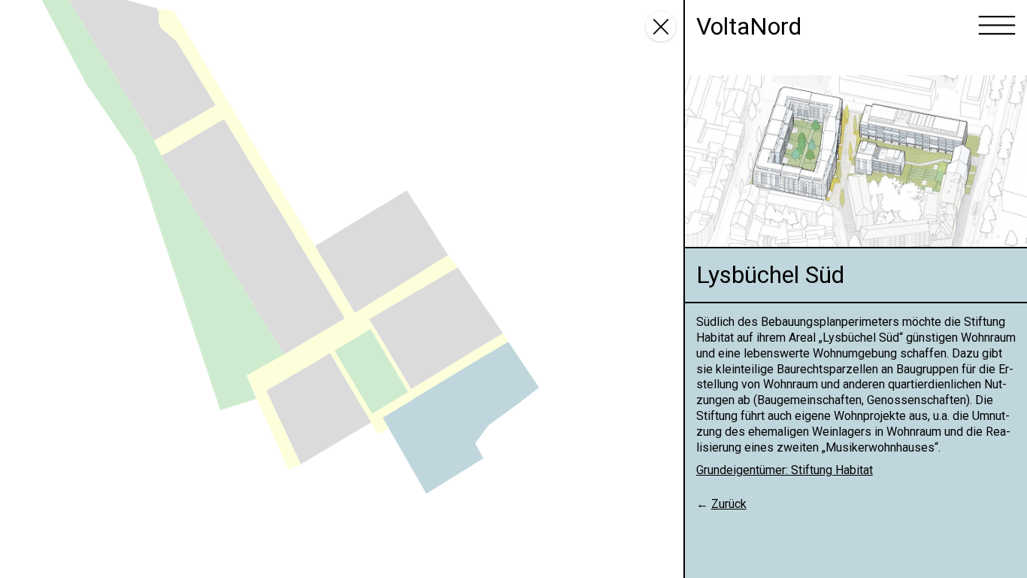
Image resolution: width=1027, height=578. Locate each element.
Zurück (729, 504)
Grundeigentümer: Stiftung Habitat (784, 470)
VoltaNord (748, 26)
